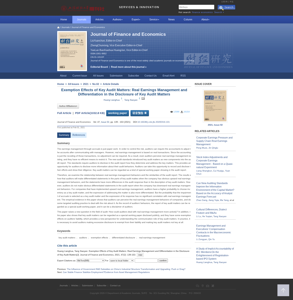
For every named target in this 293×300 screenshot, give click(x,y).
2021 (86, 84)
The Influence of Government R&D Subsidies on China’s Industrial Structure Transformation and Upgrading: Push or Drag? (126, 269)
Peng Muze (201, 148)
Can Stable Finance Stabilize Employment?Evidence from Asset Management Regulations (106, 272)
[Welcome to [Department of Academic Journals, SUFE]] (83, 7)
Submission (116, 75)
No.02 (95, 84)
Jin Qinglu (213, 148)
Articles (99, 19)
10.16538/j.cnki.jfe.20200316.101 (153, 122)
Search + (219, 12)
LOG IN (224, 2)
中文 (231, 2)
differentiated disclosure (123, 237)
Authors (117, 19)
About (204, 19)
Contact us (115, 285)
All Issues (98, 75)
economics (207, 12)
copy (140, 255)
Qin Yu (211, 239)
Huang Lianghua (112, 100)
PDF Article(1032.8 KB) (90, 113)
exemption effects (99, 237)
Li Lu (198, 216)
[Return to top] (283, 290)
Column (188, 19)
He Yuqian (207, 216)
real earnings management (152, 237)
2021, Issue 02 (215, 125)
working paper (117, 113)
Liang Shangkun (204, 171)
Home (63, 19)
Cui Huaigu (218, 171)
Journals (81, 19)
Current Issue (79, 75)
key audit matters (67, 237)
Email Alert (168, 75)
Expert (135, 19)
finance (196, 12)
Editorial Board (99, 67)
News (171, 19)
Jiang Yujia (213, 200)
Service (153, 19)
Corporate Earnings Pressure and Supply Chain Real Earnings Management (214, 141)
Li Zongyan (201, 239)
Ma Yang (224, 200)
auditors (83, 237)
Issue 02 (105, 122)
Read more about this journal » (128, 67)
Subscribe (133, 75)
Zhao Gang (201, 200)
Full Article (64, 113)
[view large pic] (215, 106)
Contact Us (151, 75)
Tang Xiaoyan (130, 100)
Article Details (111, 84)
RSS (183, 75)
